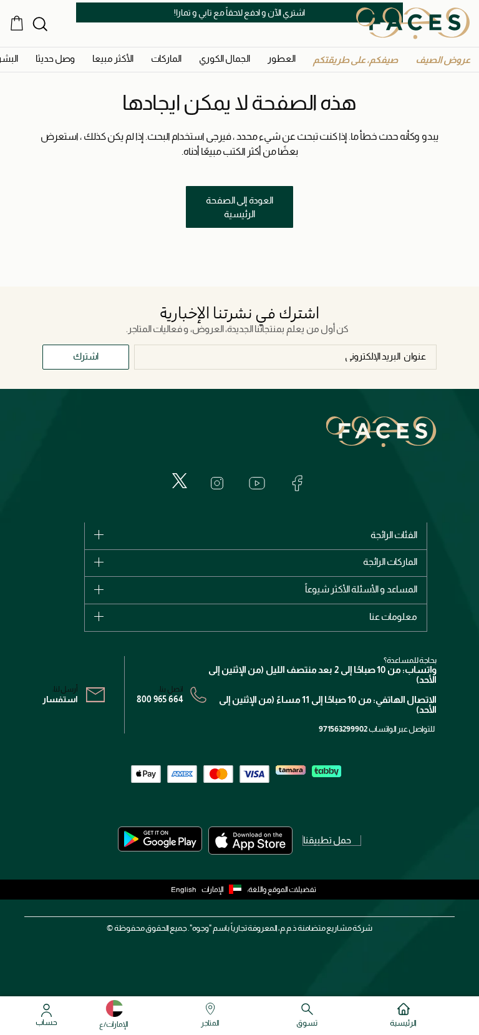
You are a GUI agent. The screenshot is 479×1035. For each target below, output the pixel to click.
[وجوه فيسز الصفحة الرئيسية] (413, 23)
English (183, 889)
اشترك (86, 356)
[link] (166, 58)
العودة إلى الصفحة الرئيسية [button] (239, 207)
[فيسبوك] (297, 483)
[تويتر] (179, 480)
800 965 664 (160, 699)
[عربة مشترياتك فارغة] (16, 23)
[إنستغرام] (217, 483)
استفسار (60, 699)
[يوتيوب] (257, 483)
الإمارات (212, 889)
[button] (442, 59)
